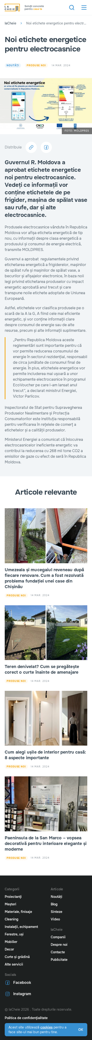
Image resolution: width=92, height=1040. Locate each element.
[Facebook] (46, 147)
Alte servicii (14, 964)
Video (55, 919)
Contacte (58, 952)
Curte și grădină (17, 957)
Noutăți (13, 65)
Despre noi (59, 944)
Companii (58, 937)
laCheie (10, 23)
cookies (46, 1027)
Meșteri (10, 904)
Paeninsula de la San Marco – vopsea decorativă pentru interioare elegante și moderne (46, 843)
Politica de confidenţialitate (26, 1018)
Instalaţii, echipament (21, 927)
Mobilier (11, 942)
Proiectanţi (13, 897)
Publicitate (59, 960)
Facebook (22, 982)
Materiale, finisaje (18, 912)
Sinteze (56, 912)
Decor (9, 949)
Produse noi (36, 65)
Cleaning (11, 919)
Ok (80, 1030)
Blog (54, 904)
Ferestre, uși (14, 934)
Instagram (22, 993)
